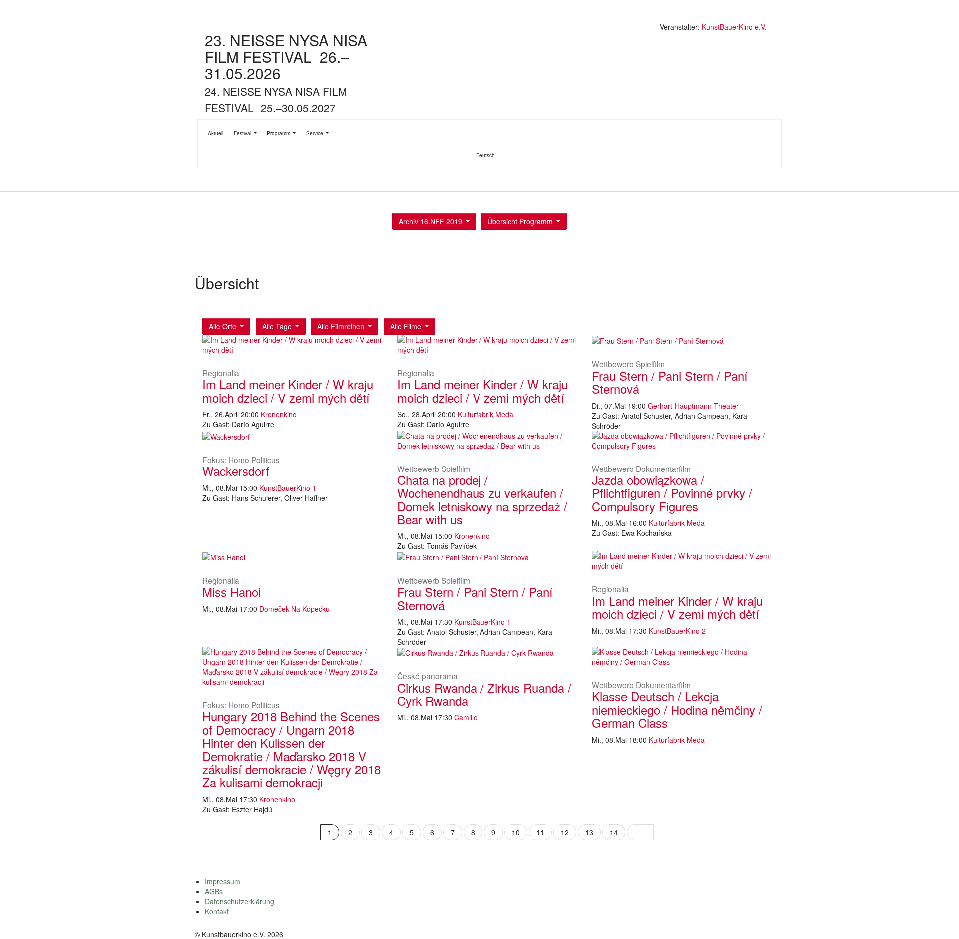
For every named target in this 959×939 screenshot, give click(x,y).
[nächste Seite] (640, 832)
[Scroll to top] (938, 918)
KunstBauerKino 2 (677, 631)
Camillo (466, 717)
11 (540, 832)
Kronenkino (279, 414)
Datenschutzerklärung (239, 901)
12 (565, 832)
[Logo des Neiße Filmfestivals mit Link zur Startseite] (482, 28)
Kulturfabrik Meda (485, 414)
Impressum (222, 881)
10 (516, 832)
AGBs (214, 891)
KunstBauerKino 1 (287, 488)
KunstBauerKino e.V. (734, 27)
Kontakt (217, 911)
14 (614, 832)
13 (589, 832)
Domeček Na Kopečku (294, 609)
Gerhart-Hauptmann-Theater (693, 406)
